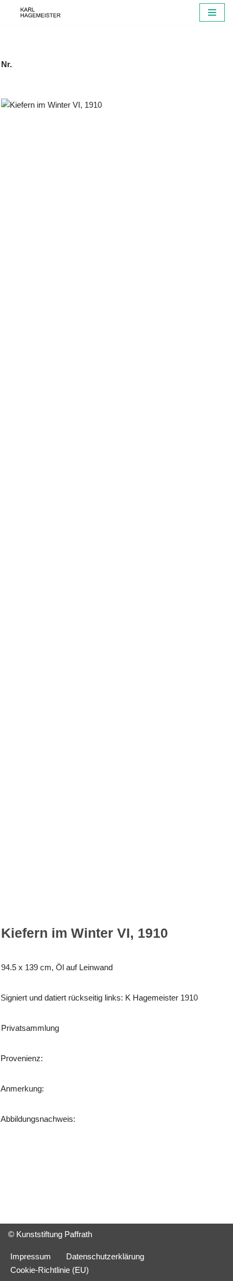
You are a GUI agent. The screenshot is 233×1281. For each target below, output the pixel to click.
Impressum (30, 1256)
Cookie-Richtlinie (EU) (49, 1270)
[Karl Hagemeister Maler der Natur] (40, 12)
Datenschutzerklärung (105, 1256)
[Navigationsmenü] (212, 12)
